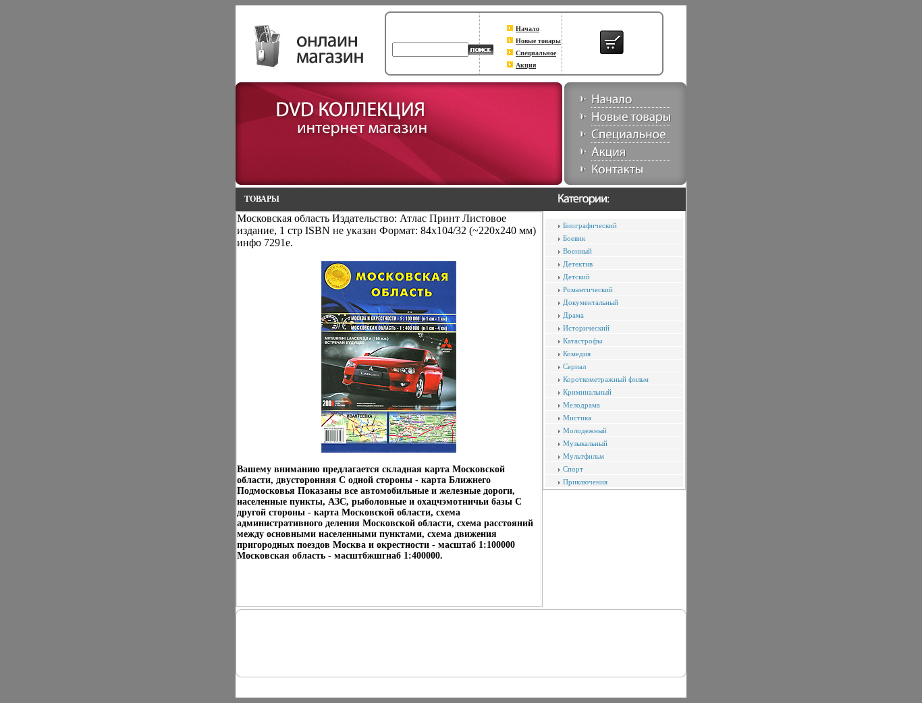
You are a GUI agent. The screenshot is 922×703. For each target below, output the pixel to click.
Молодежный (585, 430)
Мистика (577, 418)
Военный (577, 251)
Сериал (574, 366)
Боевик (574, 238)
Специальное (536, 53)
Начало (527, 28)
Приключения (585, 482)
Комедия (577, 353)
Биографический (590, 225)
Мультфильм (583, 456)
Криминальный (587, 392)
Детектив (578, 264)
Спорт (573, 469)
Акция (526, 65)
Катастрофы (582, 341)
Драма (573, 315)
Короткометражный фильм (606, 379)
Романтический (588, 289)
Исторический (586, 328)
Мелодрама (581, 405)
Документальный (590, 302)
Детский (576, 277)
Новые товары (538, 41)
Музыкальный (585, 443)
